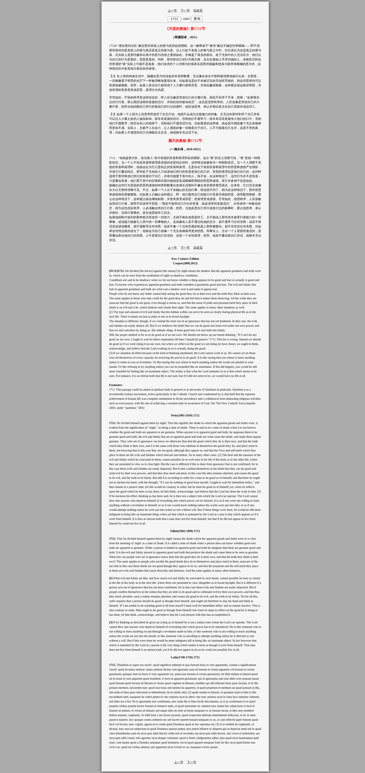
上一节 (172, 10)
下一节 (185, 10)
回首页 (198, 10)
